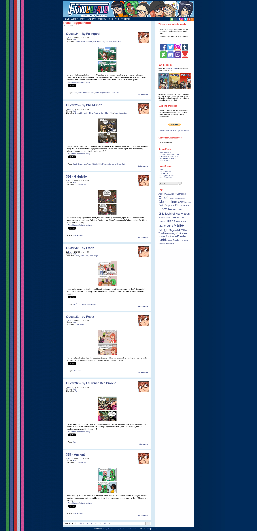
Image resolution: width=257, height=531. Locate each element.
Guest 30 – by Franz (80, 248)
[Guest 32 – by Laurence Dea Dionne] (107, 420)
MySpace (182, 19)
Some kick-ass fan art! (167, 158)
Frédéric (97, 113)
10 (95, 523)
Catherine (181, 194)
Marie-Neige (118, 113)
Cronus (188, 202)
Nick (179, 233)
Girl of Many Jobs (107, 113)
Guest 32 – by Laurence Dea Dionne (91, 383)
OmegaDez (106, 529)
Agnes (161, 194)
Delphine (170, 205)
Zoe (172, 243)
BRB (161, 170)
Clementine (84, 113)
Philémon (82, 184)
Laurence (177, 217)
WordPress (123, 529)
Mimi (110, 42)
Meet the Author (165, 153)
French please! (165, 160)
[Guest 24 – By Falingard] (107, 71)
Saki (125, 113)
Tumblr (175, 19)
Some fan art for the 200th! (169, 155)
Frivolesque (128, 9)
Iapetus (167, 218)
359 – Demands (165, 171)
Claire (175, 198)
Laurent (161, 222)
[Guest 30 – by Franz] (107, 285)
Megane (105, 42)
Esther (188, 205)
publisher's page (172, 68)
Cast (83, 19)
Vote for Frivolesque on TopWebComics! (174, 131)
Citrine (77, 42)
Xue (119, 42)
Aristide (168, 194)
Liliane (170, 221)
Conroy (180, 201)
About (74, 19)
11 (100, 523)
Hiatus (75, 40)
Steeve (169, 241)
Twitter (185, 19)
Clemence (181, 198)
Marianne (181, 221)
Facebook (178, 19)
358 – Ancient (75, 454)
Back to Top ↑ (155, 529)
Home (66, 19)
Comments (143, 94)
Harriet (160, 218)
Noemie (161, 236)
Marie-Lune (165, 225)
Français (125, 19)
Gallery (102, 19)
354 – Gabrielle (76, 176)
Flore (99, 42)
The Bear (184, 240)
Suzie (176, 240)
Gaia (86, 256)
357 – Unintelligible (167, 175)
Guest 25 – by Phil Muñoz (84, 105)
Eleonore (89, 42)
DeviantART (172, 19)
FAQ (111, 19)
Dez (69, 38)
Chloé (77, 113)
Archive (92, 19)
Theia (115, 42)
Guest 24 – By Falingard (83, 33)
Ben (173, 193)
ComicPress (134, 529)
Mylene (167, 233)
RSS (192, 19)
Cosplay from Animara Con (169, 156)
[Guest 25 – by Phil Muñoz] (107, 142)
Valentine (161, 244)
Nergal (174, 233)
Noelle (184, 233)
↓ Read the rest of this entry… (79, 82)
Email (188, 19)
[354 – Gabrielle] (107, 214)
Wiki (117, 19)
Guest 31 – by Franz (80, 316)
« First (81, 523)
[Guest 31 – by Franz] (107, 354)
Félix (95, 42)
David (82, 42)
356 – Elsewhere (166, 177)
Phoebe (181, 236)
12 (105, 523)
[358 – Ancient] (107, 492)
